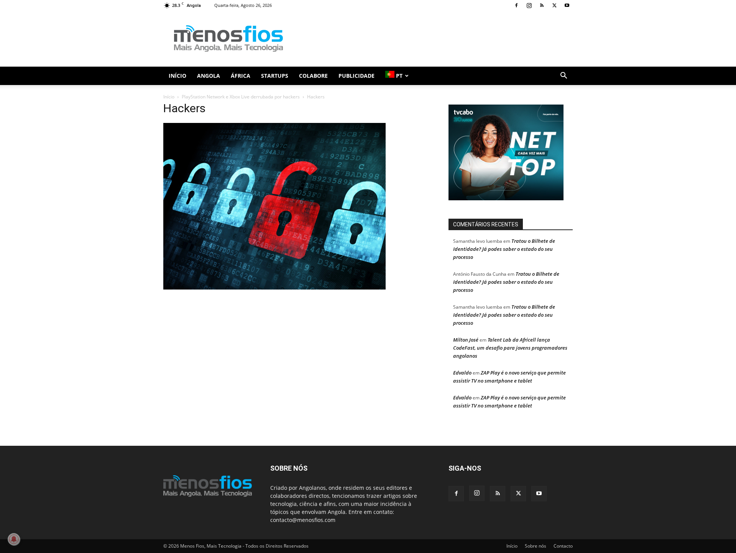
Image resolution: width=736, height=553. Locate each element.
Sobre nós (535, 546)
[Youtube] (567, 5)
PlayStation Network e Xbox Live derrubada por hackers (241, 96)
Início (177, 75)
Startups (274, 75)
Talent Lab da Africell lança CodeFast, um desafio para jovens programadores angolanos (510, 347)
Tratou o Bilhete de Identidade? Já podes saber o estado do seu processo (504, 248)
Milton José (465, 339)
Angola (208, 75)
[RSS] (541, 5)
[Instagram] (529, 5)
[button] (563, 76)
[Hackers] (274, 287)
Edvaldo (462, 372)
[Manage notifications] (14, 539)
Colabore (313, 75)
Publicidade (356, 75)
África (240, 75)
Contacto (563, 546)
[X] (554, 5)
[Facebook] (516, 5)
